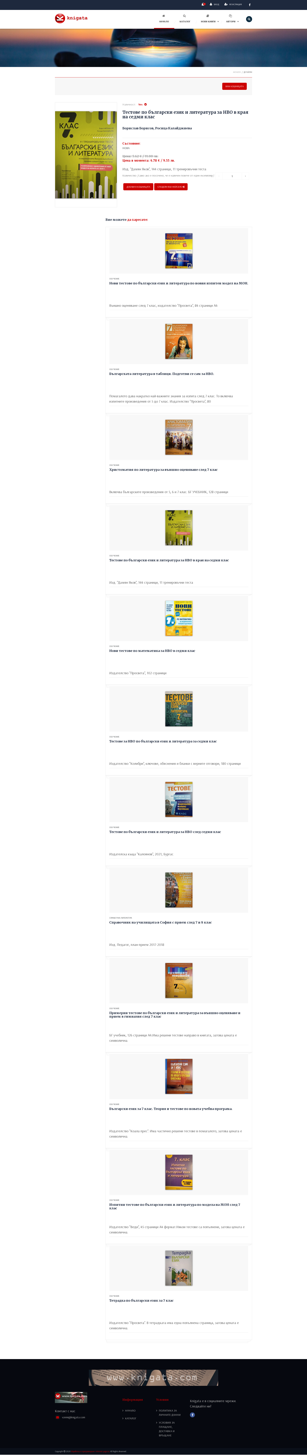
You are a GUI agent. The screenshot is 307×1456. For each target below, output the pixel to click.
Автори (230, 21)
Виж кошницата (234, 86)
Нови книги (208, 21)
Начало (164, 21)
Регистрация (235, 4)
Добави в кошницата (138, 186)
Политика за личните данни (170, 1412)
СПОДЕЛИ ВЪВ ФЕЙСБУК (169, 186)
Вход (216, 4)
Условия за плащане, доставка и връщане (167, 1429)
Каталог (185, 21)
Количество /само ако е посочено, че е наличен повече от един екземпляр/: (168, 175)
